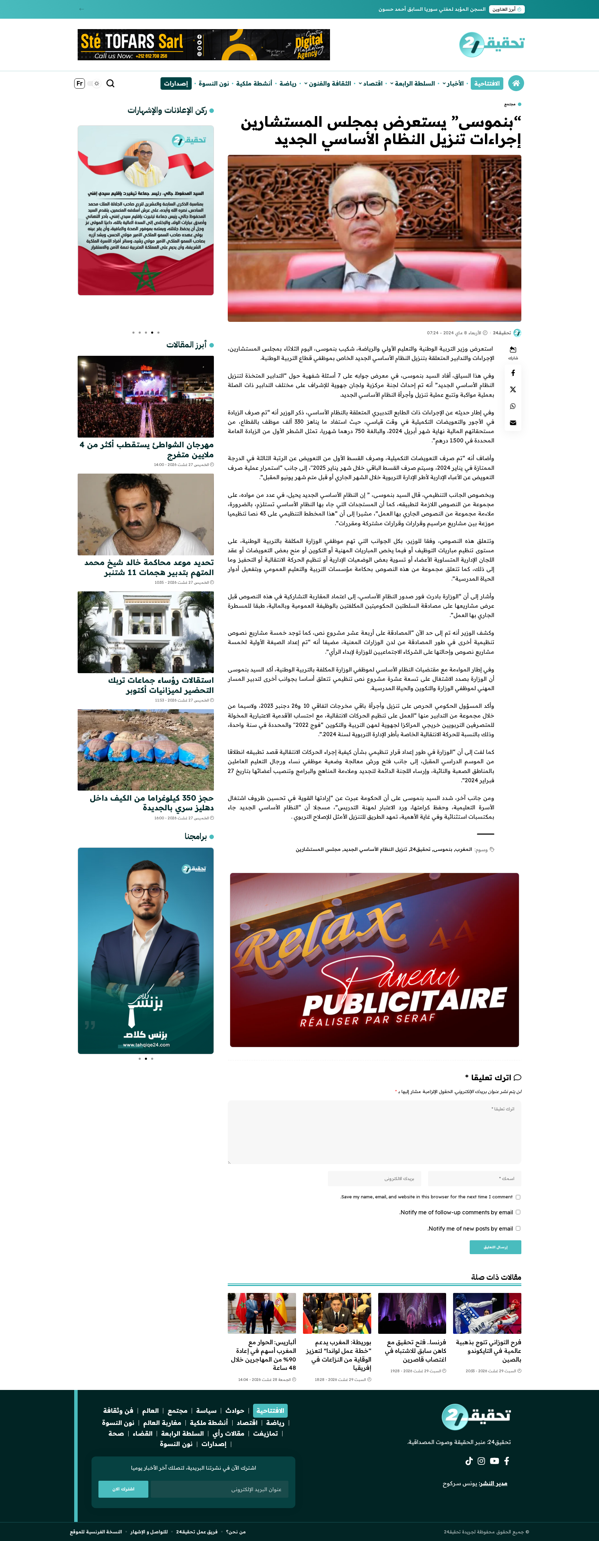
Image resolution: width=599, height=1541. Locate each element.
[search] (110, 83)
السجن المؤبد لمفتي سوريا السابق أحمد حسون (432, 9)
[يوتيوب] (494, 1461)
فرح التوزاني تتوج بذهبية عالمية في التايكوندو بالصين (488, 1350)
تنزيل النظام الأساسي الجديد (375, 849)
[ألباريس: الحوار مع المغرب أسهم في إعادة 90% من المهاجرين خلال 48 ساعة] (262, 1313)
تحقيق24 (420, 849)
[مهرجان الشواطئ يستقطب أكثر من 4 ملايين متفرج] (146, 397)
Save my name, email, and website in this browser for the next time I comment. (426, 1196)
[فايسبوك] (506, 1461)
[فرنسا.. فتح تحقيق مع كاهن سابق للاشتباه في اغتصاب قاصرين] (412, 1313)
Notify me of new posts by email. (470, 1228)
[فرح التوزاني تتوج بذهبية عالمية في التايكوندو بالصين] (487, 1313)
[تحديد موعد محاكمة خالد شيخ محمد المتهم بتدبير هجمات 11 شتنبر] (146, 514)
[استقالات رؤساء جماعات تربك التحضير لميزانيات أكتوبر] (146, 632)
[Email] (513, 422)
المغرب (463, 849)
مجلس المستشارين (318, 849)
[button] (81, 9)
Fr (79, 83)
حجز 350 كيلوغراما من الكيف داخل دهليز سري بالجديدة (152, 802)
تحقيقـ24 (502, 332)
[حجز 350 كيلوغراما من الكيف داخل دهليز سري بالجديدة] (146, 750)
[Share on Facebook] (513, 372)
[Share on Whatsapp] (513, 406)
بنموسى (442, 849)
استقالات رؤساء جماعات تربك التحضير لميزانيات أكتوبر (161, 685)
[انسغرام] (481, 1461)
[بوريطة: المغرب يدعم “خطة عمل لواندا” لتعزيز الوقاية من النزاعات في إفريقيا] (337, 1313)
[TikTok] (469, 1461)
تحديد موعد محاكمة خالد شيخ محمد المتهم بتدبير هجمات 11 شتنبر (149, 567)
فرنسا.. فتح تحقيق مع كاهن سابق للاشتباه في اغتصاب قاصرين (415, 1350)
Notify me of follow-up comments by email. (456, 1212)
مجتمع (509, 104)
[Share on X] (513, 389)
